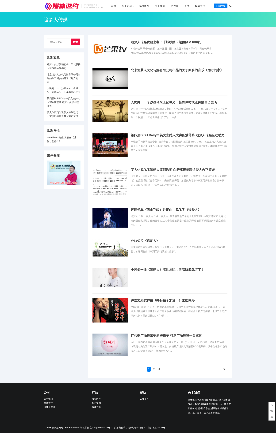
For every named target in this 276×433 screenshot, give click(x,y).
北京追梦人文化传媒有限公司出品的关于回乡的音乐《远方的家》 (177, 70)
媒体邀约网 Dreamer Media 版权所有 (70, 427)
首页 (113, 6)
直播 (186, 6)
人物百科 (144, 399)
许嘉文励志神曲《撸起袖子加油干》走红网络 (163, 300)
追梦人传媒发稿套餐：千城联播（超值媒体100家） (167, 42)
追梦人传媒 (49, 407)
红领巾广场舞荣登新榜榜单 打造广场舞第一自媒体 (166, 335)
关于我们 (160, 6)
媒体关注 (200, 6)
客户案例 (96, 403)
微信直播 (96, 407)
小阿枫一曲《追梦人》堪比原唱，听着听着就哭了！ (167, 269)
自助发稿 (221, 5)
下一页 (221, 369)
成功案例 (144, 6)
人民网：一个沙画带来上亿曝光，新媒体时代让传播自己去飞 (174, 102)
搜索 (75, 42)
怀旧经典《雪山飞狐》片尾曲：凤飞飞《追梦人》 (166, 210)
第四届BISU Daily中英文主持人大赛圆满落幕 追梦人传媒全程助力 (178, 135)
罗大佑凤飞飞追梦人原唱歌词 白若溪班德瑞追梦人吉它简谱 (173, 169)
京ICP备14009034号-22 (102, 427)
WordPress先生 (55, 137)
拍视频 (174, 6)
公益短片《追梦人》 (145, 240)
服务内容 (127, 6)
